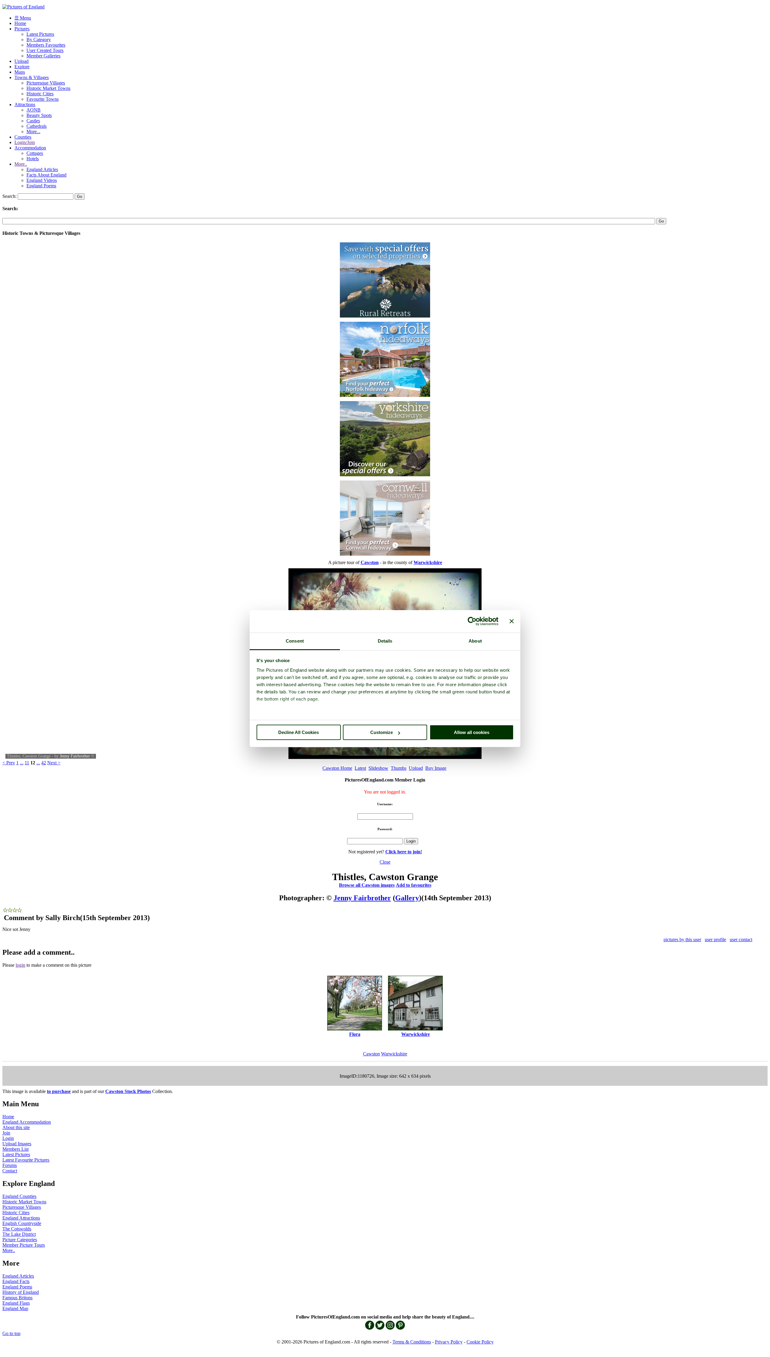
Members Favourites (45, 45)
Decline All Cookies (298, 732)
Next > (53, 762)
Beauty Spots (39, 115)
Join (6, 1132)
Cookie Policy (480, 1341)
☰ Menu (22, 17)
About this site (16, 1127)
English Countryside (21, 1223)
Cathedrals (36, 126)
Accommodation (30, 147)
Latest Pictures (40, 34)
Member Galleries (43, 55)
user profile (715, 939)
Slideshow (378, 768)
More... (33, 131)
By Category (38, 39)
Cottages (34, 153)
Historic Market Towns (48, 88)
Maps (19, 72)
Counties (22, 137)
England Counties (19, 1196)
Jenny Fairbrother (75, 756)
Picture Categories (19, 1239)
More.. (20, 164)
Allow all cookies (471, 732)
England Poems (41, 185)
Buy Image (435, 768)
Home (20, 23)
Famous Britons (17, 1297)
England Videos (41, 180)
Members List (15, 1149)
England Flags (16, 1303)
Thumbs (398, 768)
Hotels (32, 158)
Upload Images (16, 1143)
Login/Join (24, 142)
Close (385, 861)
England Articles (42, 169)
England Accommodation (26, 1122)
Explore (21, 66)
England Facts (15, 1281)
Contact (9, 1170)
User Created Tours (44, 50)
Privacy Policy (449, 1341)
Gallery (407, 898)
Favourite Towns (42, 99)
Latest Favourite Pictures (25, 1159)
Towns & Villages (31, 77)
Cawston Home (337, 768)
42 (43, 762)
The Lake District (19, 1234)
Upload (21, 61)
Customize (381, 732)
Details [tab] (385, 640)
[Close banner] (512, 621)
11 (27, 762)
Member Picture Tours (23, 1245)
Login (8, 1138)
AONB (33, 109)
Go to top (11, 1333)
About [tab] (475, 640)
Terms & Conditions (412, 1341)
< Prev (8, 762)
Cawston (371, 1053)
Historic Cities (40, 93)
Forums (9, 1165)
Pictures (21, 28)
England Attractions (21, 1217)
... (21, 762)
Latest (360, 768)
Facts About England (46, 174)
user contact (741, 939)
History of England (20, 1292)
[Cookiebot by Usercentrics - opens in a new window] (472, 621)
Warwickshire (394, 1053)
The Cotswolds (16, 1228)
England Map (15, 1308)
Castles (33, 120)
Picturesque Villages (45, 82)
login (20, 965)
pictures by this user (682, 939)
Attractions (24, 104)
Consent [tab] (295, 640)
